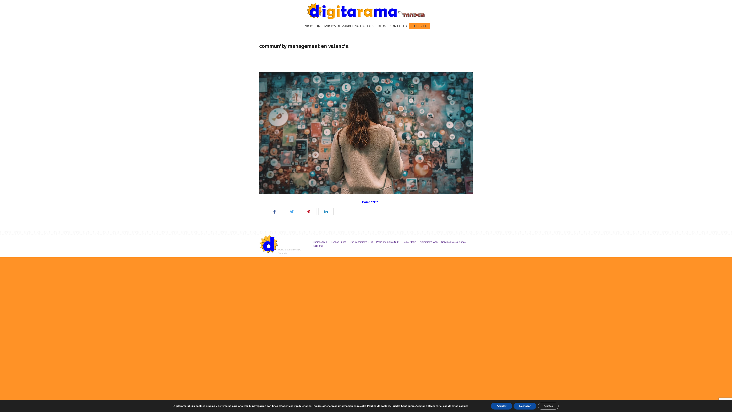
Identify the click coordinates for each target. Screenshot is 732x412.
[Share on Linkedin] (327, 212)
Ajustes (548, 406)
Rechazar (525, 406)
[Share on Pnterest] (309, 212)
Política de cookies (378, 406)
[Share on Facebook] (275, 212)
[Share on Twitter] (292, 212)
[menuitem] (308, 26)
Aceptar (501, 406)
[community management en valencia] (366, 133)
